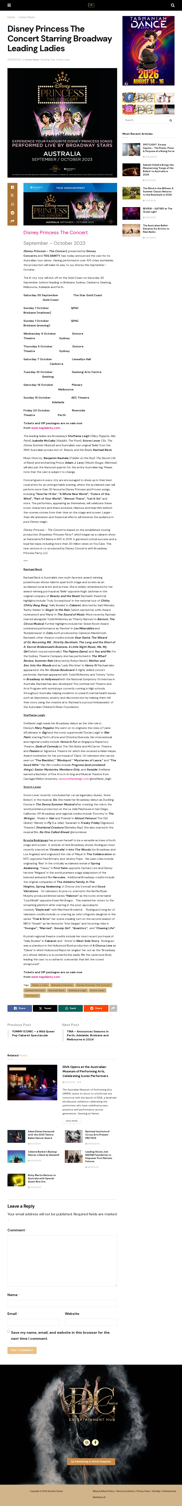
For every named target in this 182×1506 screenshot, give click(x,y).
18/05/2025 (93, 1167)
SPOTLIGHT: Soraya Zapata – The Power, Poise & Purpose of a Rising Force (158, 148)
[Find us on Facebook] (95, 1442)
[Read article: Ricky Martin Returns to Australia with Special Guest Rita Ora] (16, 1180)
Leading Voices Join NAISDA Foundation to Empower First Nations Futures (98, 1156)
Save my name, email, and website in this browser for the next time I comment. (60, 1335)
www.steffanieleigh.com (74, 779)
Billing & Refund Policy (103, 1491)
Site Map (156, 1491)
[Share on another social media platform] (12, 221)
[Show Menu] (9, 5)
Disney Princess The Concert (94, 985)
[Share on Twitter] (12, 195)
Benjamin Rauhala (62, 985)
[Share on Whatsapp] (12, 204)
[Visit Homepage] (91, 5)
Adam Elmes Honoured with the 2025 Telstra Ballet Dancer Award (41, 1134)
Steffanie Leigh (77, 990)
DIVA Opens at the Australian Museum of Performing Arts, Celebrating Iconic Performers (85, 1071)
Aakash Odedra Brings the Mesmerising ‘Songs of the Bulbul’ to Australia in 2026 (158, 169)
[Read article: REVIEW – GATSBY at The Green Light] (131, 213)
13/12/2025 (69, 1082)
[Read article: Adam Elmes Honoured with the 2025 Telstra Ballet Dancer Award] (16, 1136)
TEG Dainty (31, 995)
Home (11, 17)
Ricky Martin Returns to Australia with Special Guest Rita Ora (42, 1178)
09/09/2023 (14, 59)
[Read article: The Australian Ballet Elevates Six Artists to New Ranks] (131, 230)
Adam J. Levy (40, 985)
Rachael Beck (57, 990)
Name (13, 1294)
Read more (73, 1120)
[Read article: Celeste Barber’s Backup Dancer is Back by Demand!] (16, 1156)
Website (72, 1313)
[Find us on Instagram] (86, 1442)
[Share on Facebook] (12, 187)
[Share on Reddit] (12, 213)
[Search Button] (173, 5)
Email (13, 1313)
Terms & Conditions (125, 1491)
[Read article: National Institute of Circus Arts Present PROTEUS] (74, 1136)
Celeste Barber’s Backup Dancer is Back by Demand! (43, 1153)
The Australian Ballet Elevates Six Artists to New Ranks (156, 228)
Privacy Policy (143, 1491)
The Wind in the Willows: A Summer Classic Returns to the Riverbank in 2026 (158, 191)
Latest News (26, 17)
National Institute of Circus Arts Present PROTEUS (97, 1134)
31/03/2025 (35, 1187)
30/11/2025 (35, 1143)
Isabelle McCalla (35, 990)
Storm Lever (97, 990)
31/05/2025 (35, 1160)
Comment (17, 1230)
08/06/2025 (93, 1143)
